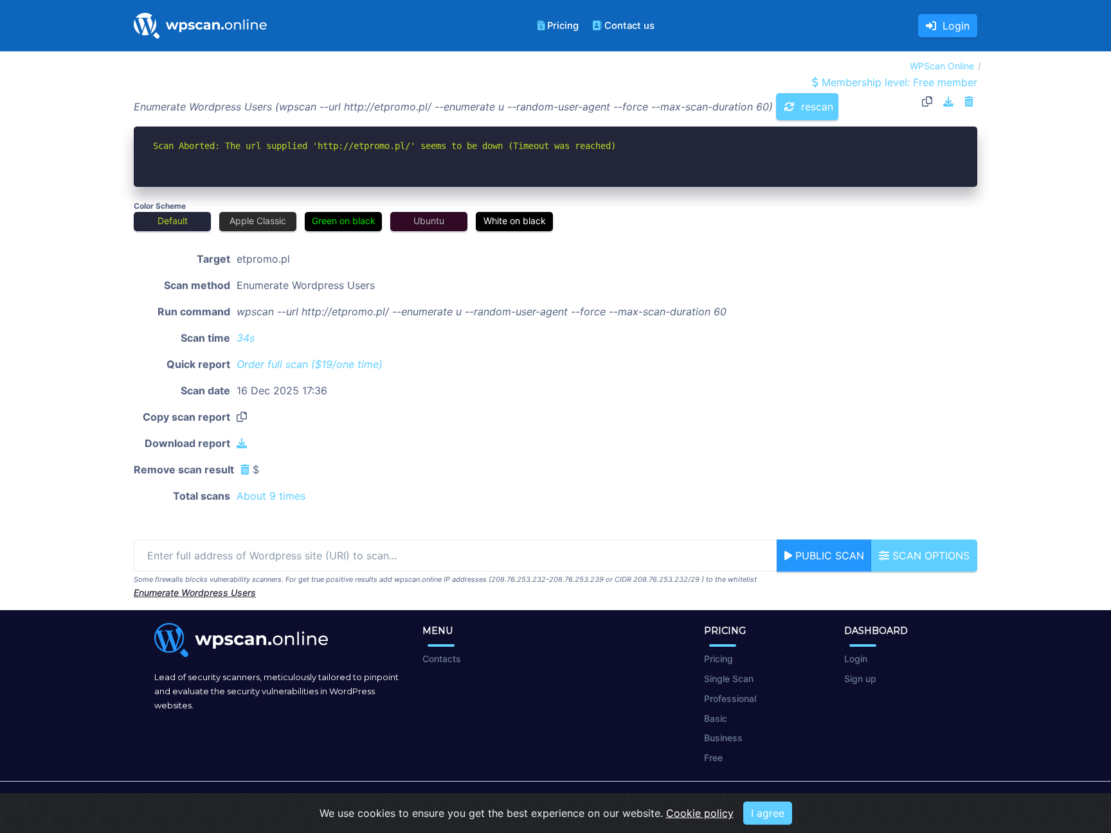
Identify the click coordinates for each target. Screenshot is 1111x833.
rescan (815, 106)
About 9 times (271, 495)
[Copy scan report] (927, 101)
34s (246, 337)
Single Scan (729, 678)
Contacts (441, 658)
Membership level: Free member (897, 82)
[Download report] (948, 101)
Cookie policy (700, 813)
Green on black (343, 220)
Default (173, 220)
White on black (514, 220)
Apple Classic (258, 220)
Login (953, 25)
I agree (767, 813)
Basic (715, 718)
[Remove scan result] (969, 101)
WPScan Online (942, 65)
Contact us (629, 25)
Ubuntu (428, 220)
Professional (730, 698)
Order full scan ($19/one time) (310, 364)
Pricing (563, 25)
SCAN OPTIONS (929, 555)
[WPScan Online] (200, 26)
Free (713, 757)
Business (723, 737)
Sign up (860, 678)
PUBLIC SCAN (828, 555)
